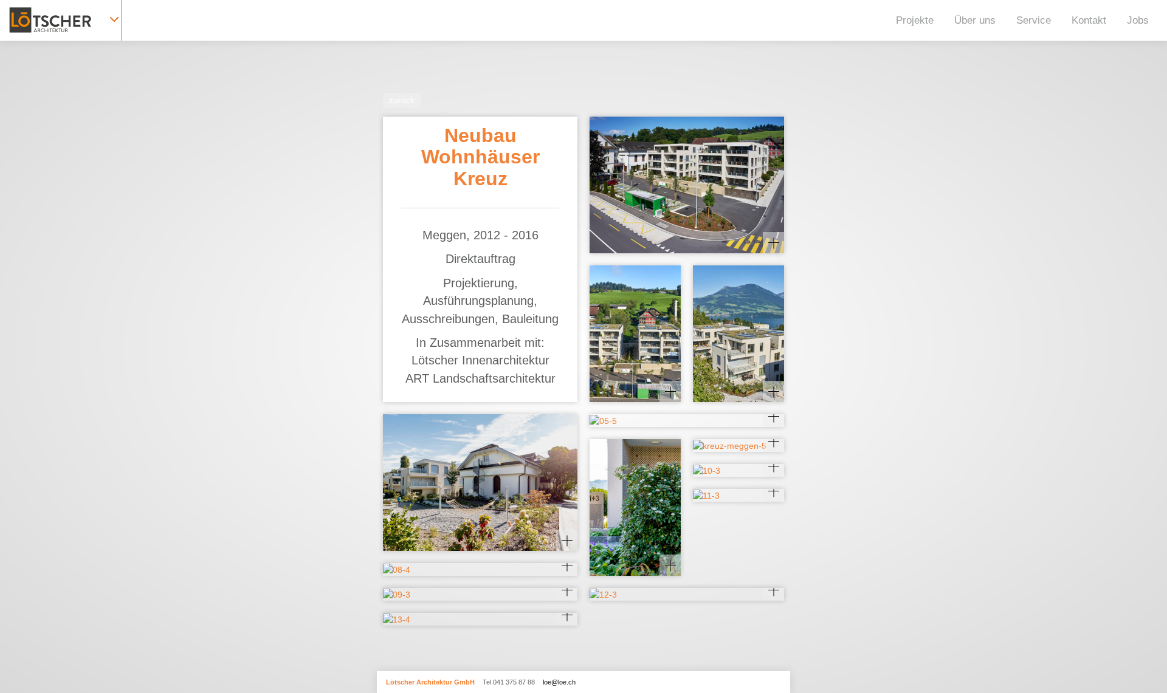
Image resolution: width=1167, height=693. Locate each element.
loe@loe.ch (559, 682)
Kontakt (1089, 20)
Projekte (915, 20)
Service (1033, 20)
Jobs (1138, 20)
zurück (402, 100)
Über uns (975, 20)
